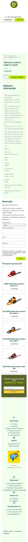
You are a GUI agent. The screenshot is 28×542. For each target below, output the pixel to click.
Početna (6, 56)
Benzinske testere (12, 57)
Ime (4, 237)
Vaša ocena (7, 222)
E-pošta (5, 243)
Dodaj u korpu (17, 77)
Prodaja (10, 56)
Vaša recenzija (8, 228)
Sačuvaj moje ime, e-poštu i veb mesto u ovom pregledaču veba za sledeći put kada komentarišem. (13, 253)
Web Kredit (14, 465)
